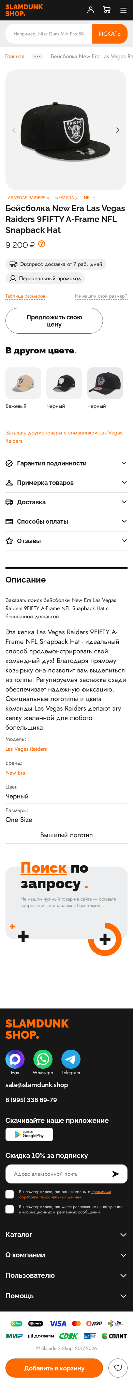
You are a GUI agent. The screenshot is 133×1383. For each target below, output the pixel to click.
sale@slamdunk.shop (36, 1084)
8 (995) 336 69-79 (31, 1099)
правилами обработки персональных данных (65, 1194)
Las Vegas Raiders (26, 749)
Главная (14, 56)
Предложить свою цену (54, 321)
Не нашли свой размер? (101, 295)
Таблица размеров (25, 295)
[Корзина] (107, 10)
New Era (15, 773)
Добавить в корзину (54, 1368)
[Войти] (91, 10)
